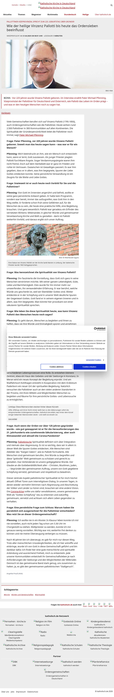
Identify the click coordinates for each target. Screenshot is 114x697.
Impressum (21, 692)
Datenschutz (32, 692)
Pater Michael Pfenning (31, 134)
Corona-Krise (17, 491)
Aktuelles (22, 5)
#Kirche (7, 595)
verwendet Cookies (93, 360)
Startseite (15, 5)
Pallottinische (25, 441)
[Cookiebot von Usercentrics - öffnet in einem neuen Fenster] (95, 329)
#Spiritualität (40, 595)
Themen (21, 14)
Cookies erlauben (89, 367)
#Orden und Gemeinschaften (22, 595)
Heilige (85, 14)
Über (103, 14)
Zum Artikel (12, 419)
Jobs (12, 692)
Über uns (5, 692)
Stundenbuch (70, 14)
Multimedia (52, 14)
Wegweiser (36, 14)
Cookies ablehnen (57, 367)
